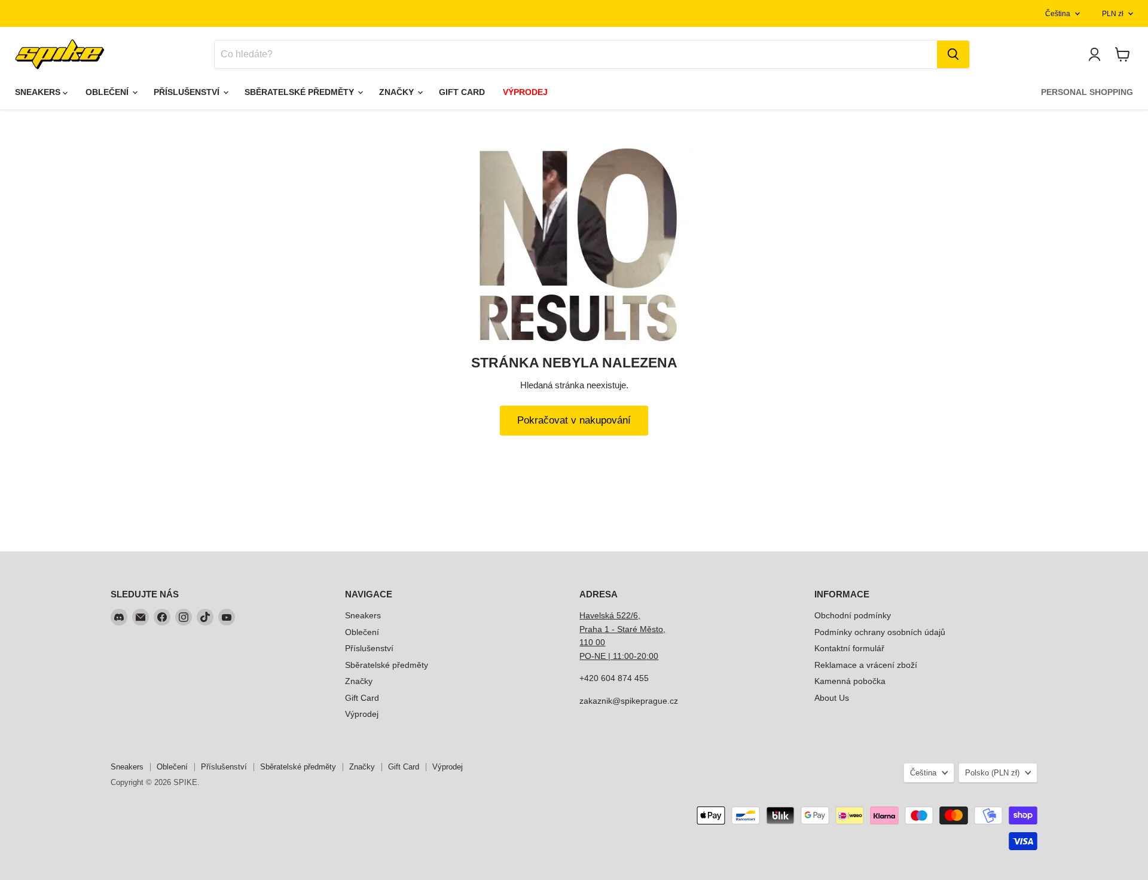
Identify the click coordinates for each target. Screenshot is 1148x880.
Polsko (992, 772)
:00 (652, 656)
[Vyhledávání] (953, 54)
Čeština (1057, 14)
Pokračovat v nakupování (574, 420)
